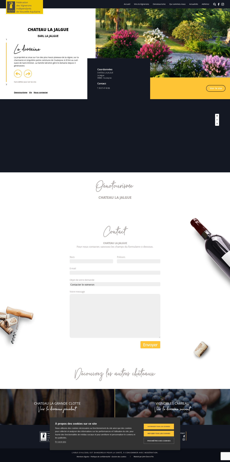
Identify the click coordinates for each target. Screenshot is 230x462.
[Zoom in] (217, 116)
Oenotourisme (159, 4)
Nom (72, 257)
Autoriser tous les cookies (159, 426)
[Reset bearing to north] (217, 124)
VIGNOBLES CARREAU (172, 403)
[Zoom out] (217, 120)
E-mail (73, 268)
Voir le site (216, 88)
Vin (30, 92)
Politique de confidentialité (100, 456)
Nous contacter (41, 92)
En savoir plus (60, 442)
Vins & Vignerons (141, 4)
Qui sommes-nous (177, 4)
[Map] (115, 135)
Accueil (127, 4)
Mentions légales (83, 456)
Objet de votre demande (82, 279)
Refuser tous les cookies (159, 433)
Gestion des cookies (118, 456)
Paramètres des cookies (159, 441)
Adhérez (205, 4)
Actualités (193, 4)
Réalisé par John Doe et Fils (144, 456)
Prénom (121, 257)
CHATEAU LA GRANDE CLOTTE (57, 403)
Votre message (77, 291)
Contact (181, 433)
